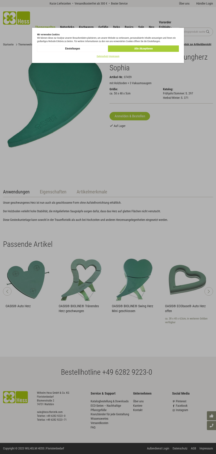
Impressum (114, 56)
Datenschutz (102, 56)
